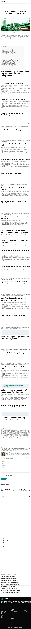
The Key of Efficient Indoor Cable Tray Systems (8, 58)
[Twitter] (5, 484)
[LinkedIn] (8, 484)
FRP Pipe (3, 536)
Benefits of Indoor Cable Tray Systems (8, 51)
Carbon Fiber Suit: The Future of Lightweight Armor (9, 578)
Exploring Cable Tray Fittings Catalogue (8, 65)
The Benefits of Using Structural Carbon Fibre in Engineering (10, 590)
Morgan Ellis (11, 32)
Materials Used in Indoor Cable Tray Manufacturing (9, 50)
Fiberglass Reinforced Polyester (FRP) (8, 546)
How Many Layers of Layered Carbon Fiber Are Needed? (10, 592)
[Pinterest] (7, 484)
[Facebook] (4, 484)
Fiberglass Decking (5, 540)
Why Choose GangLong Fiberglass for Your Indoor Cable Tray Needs (11, 57)
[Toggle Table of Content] (22, 46)
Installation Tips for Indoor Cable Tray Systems (9, 53)
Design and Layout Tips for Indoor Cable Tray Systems (9, 64)
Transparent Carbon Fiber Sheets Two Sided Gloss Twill (10, 584)
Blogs (8, 8)
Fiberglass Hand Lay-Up (5, 558)
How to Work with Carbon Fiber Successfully (8, 576)
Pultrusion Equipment (4, 566)
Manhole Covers (3, 550)
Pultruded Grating (4, 548)
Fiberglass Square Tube (5, 538)
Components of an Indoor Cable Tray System (9, 59)
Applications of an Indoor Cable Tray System (8, 61)
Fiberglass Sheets (4, 554)
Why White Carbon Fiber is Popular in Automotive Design (10, 582)
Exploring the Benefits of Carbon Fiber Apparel (8, 574)
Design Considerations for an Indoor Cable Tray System (10, 52)
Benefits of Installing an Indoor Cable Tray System (8, 62)
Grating (2, 542)
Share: (2, 484)
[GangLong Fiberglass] (3, 1)
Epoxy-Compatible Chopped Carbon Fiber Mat (8, 586)
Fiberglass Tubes (4, 522)
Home (4, 8)
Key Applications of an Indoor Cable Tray (8, 49)
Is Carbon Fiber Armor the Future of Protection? (8, 580)
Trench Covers (4, 552)
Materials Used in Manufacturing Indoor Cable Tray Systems (10, 60)
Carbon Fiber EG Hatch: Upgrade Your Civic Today (9, 588)
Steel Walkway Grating (5, 544)
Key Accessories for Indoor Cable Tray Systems (9, 63)
